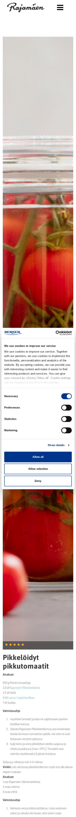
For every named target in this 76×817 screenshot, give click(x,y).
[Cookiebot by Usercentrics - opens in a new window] (55, 333)
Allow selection (38, 468)
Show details (56, 445)
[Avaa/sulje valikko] (60, 7)
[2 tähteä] (10, 644)
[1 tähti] (6, 644)
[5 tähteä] (23, 644)
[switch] (66, 408)
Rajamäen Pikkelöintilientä (24, 687)
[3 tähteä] (14, 644)
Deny (38, 480)
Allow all (38, 456)
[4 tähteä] (18, 644)
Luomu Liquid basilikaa (21, 697)
